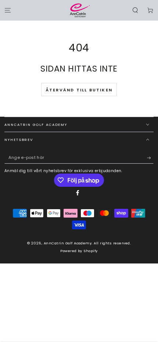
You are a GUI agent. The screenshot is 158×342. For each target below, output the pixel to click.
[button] (135, 10)
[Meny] (7, 10)
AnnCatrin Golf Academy (68, 243)
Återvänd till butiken (79, 90)
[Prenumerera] (150, 157)
